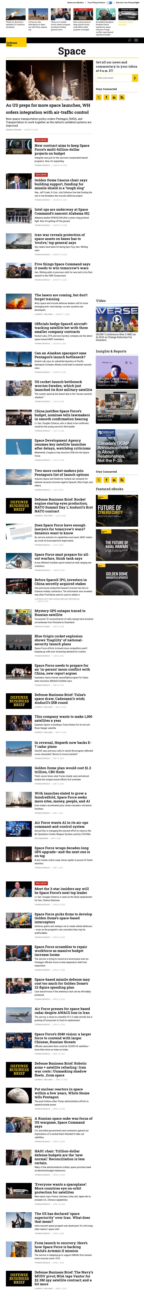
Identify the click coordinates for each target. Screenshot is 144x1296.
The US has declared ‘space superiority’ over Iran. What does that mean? (62, 1217)
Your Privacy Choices (97, 3)
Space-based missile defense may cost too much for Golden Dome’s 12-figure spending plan (62, 983)
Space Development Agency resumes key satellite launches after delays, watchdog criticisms (63, 444)
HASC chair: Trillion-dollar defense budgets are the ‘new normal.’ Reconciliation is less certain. (60, 1157)
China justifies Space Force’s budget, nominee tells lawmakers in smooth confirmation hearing (62, 415)
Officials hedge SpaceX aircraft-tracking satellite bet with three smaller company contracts (61, 328)
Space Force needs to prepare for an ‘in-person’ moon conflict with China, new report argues (62, 669)
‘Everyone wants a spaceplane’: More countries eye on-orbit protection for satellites (61, 1188)
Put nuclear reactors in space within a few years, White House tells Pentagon (62, 1093)
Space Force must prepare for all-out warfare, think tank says (62, 556)
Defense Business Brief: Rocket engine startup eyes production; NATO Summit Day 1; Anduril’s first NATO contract (64, 505)
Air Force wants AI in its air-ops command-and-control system (61, 824)
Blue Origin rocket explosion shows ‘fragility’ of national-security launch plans (59, 640)
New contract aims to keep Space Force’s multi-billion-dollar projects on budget (62, 149)
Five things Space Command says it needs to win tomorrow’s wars (62, 266)
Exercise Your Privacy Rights (128, 3)
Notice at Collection (75, 3)
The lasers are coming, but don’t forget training (61, 297)
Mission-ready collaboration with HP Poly (115, 415)
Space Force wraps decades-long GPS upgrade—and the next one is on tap (62, 852)
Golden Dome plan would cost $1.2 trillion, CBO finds (63, 770)
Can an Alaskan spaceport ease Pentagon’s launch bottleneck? (60, 355)
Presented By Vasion (107, 385)
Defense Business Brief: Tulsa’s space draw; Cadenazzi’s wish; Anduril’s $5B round (60, 698)
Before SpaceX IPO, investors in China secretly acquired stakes (61, 582)
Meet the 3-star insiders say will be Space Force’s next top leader (62, 890)
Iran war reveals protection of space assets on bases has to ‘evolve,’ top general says (60, 238)
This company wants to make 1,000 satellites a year (63, 718)
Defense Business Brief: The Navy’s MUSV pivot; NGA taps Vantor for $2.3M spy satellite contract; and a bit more (64, 1278)
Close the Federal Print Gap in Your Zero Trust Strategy (116, 380)
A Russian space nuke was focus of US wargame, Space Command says (64, 1122)
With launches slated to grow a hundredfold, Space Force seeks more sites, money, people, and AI (62, 797)
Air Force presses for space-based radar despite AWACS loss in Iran (62, 1010)
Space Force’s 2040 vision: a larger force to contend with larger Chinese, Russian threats (63, 1038)
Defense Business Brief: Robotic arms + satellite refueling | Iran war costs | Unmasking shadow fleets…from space (61, 1069)
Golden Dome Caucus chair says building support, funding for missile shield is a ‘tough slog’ (61, 184)
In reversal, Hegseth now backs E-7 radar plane (63, 744)
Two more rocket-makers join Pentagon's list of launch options (62, 472)
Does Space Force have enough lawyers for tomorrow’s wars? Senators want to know (60, 529)
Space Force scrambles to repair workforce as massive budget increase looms (61, 951)
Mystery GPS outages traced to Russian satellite (60, 612)
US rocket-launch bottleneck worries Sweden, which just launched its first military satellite (63, 386)
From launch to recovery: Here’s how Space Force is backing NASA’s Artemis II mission (61, 1247)
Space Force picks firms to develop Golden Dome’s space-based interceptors (63, 918)
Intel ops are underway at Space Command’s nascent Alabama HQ (62, 211)
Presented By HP (105, 420)
